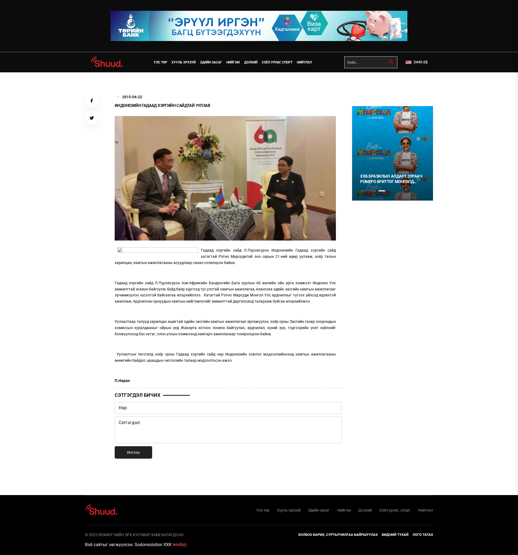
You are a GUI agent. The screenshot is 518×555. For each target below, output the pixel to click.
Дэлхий (250, 62)
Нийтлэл (304, 62)
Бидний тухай (395, 535)
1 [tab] (363, 84)
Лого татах (423, 535)
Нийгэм (233, 62)
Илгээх (133, 452)
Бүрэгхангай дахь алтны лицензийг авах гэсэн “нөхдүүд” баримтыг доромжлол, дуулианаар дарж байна (397, 179)
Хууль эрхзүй (184, 62)
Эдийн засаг (211, 62)
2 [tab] (372, 190)
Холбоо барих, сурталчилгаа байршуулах (338, 535)
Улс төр (160, 62)
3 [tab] (382, 190)
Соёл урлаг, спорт (277, 62)
